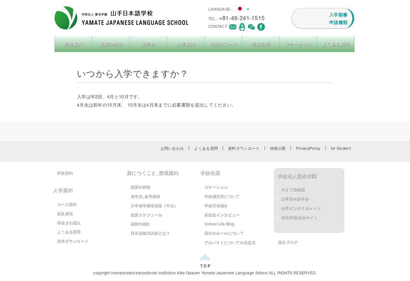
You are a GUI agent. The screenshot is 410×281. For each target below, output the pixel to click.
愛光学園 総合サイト (299, 217)
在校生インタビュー (222, 214)
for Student (341, 148)
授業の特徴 (110, 44)
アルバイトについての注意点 (229, 242)
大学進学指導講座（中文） (154, 205)
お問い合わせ (172, 148)
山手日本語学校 (294, 198)
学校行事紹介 (216, 205)
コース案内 (67, 203)
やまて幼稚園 (293, 189)
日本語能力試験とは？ (150, 232)
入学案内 (185, 44)
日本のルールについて (223, 232)
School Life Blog (219, 223)
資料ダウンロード (243, 148)
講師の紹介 (140, 223)
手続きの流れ (68, 222)
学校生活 (260, 44)
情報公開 (278, 148)
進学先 (148, 44)
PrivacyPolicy (308, 148)
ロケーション (298, 44)
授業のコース (223, 44)
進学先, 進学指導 (145, 195)
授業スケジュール (146, 214)
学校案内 (73, 44)
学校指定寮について (222, 195)
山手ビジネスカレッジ (300, 207)
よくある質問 (335, 44)
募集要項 (64, 213)
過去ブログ (288, 241)
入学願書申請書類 (338, 18)
